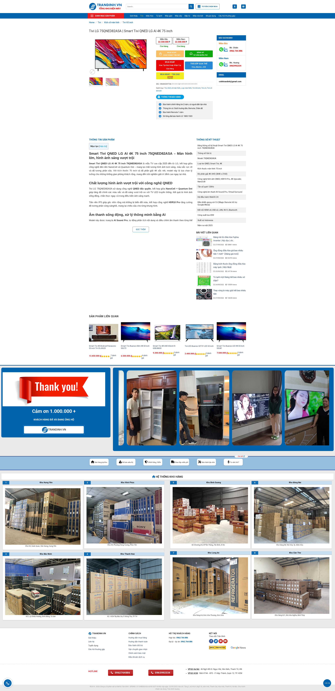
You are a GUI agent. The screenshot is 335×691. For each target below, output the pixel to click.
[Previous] (93, 55)
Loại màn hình (186, 88)
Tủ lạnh (159, 16)
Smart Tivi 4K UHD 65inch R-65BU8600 (164, 347)
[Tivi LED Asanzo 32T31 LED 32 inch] (199, 332)
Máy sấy (178, 16)
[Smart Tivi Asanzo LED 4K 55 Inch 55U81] (231, 332)
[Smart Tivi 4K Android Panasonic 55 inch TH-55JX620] (103, 332)
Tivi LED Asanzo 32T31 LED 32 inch (199, 346)
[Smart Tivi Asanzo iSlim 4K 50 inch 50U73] (135, 332)
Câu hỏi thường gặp (227, 16)
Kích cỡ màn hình (111, 22)
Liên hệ (91, 642)
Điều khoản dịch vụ (137, 657)
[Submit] (191, 6)
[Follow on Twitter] (216, 641)
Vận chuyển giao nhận (138, 649)
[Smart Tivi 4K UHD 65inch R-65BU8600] (167, 332)
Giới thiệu (134, 16)
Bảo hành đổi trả (136, 645)
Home (91, 22)
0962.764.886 (236, 51)
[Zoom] (92, 71)
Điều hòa (149, 16)
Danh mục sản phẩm (105, 16)
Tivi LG (203, 88)
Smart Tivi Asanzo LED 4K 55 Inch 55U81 (230, 347)
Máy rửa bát (198, 16)
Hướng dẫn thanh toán (138, 642)
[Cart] (243, 6)
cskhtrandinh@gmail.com (230, 81)
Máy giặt (168, 16)
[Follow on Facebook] (211, 641)
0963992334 (235, 66)
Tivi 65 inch (128, 22)
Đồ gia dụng (211, 16)
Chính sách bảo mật (137, 653)
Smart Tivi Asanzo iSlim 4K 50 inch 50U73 (135, 347)
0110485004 (141, 686)
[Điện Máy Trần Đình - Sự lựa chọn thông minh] (105, 6)
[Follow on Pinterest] (221, 641)
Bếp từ (187, 16)
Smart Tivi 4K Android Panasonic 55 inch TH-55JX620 (102, 347)
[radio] (164, 40)
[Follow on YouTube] (225, 641)
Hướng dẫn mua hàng (138, 638)
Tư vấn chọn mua (210, 6)
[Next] (147, 55)
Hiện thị (103, 146)
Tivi (141, 16)
